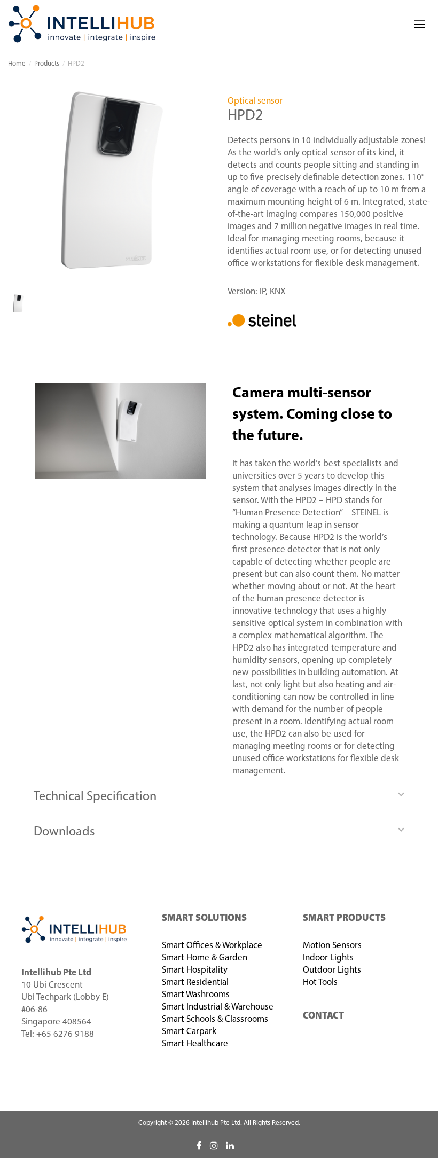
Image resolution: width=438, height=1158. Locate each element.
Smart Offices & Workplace (212, 945)
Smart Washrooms (196, 994)
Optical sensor (255, 101)
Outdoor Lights (332, 970)
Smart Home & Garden (204, 958)
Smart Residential (195, 982)
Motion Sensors (332, 945)
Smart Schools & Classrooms (215, 1019)
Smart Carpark (189, 1031)
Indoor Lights (328, 958)
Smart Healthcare (195, 1044)
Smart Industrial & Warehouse (217, 1007)
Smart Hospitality (195, 970)
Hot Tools (320, 982)
